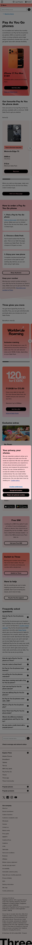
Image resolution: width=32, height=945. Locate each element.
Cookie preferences (16, 486)
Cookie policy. (15, 480)
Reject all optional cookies (16, 495)
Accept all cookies (16, 490)
